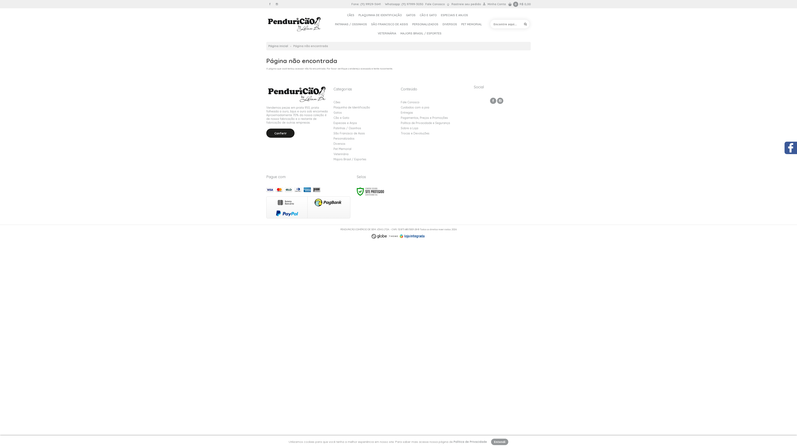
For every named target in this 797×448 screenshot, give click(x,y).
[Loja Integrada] (412, 236)
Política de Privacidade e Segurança (425, 123)
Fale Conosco (435, 4)
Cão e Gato (341, 118)
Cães (337, 102)
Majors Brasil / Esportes (350, 159)
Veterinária (341, 154)
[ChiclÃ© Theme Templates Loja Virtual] (385, 236)
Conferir (280, 133)
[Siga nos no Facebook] (270, 4)
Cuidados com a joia (415, 107)
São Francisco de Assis (349, 133)
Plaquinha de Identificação (352, 107)
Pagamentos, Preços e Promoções (424, 118)
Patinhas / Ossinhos (347, 128)
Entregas (407, 112)
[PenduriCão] (294, 24)
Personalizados (344, 138)
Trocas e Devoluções (415, 133)
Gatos (338, 112)
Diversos (339, 144)
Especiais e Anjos (345, 123)
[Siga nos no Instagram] (277, 4)
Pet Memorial (342, 149)
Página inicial (278, 46)
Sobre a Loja (409, 128)
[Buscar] (525, 24)
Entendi (499, 442)
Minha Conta (497, 4)
